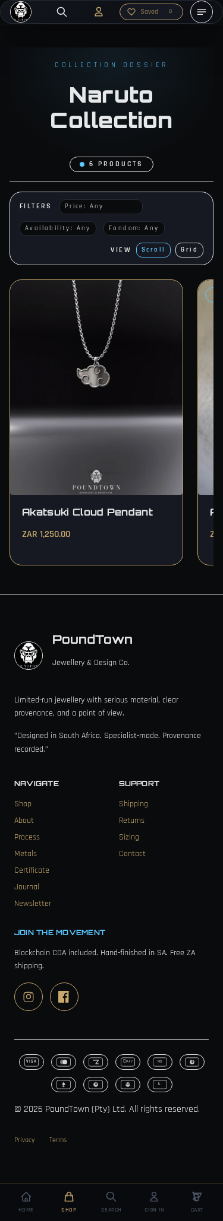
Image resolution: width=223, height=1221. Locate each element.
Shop (23, 804)
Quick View (138, 299)
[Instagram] (28, 996)
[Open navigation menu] (201, 12)
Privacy (24, 1140)
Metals (25, 853)
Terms (58, 1140)
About (24, 820)
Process (27, 837)
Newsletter (32, 903)
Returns (132, 820)
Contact (132, 853)
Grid (189, 250)
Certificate (31, 870)
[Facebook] (64, 996)
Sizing (129, 837)
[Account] (98, 12)
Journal (26, 887)
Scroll (153, 250)
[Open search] (62, 12)
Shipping (133, 804)
